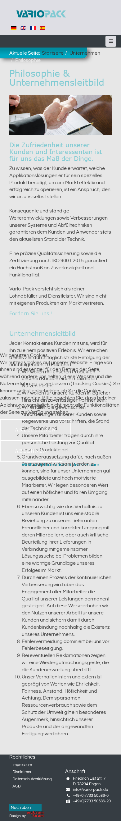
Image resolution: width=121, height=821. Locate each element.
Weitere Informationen (46, 465)
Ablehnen (31, 451)
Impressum (86, 465)
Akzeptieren (35, 429)
